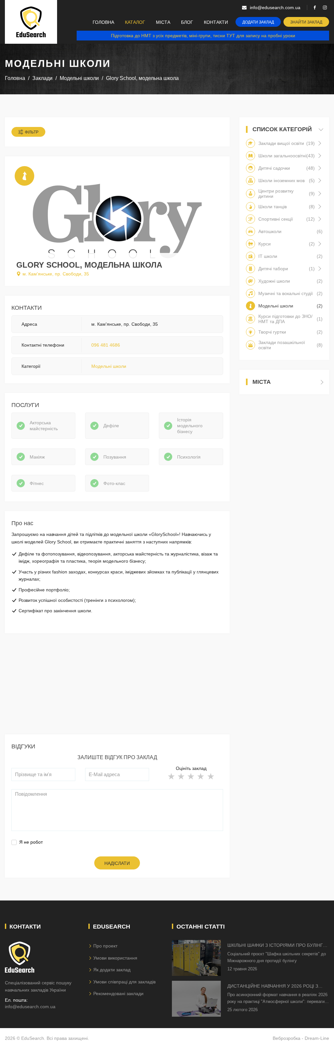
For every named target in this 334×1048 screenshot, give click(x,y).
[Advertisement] (117, 688)
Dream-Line (317, 1038)
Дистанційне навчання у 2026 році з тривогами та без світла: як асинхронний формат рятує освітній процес (275, 986)
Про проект (105, 945)
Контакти (216, 22)
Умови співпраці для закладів (124, 981)
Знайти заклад (306, 22)
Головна (103, 22)
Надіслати (117, 863)
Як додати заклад (111, 969)
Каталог (135, 22)
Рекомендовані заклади (118, 993)
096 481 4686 (105, 345)
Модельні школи (108, 366)
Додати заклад (258, 22)
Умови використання (115, 958)
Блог (187, 22)
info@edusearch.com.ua (30, 1006)
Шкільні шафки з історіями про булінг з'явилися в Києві (275, 946)
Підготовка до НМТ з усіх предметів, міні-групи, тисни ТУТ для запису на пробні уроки (203, 35)
